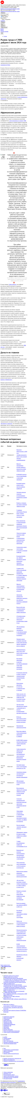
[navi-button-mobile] (2, 33)
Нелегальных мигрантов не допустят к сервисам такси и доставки (21, 687)
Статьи (5, 36)
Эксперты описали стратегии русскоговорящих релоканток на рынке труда (22, 496)
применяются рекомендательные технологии (13, 1081)
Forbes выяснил (12, 284)
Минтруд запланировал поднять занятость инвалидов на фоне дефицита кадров (21, 467)
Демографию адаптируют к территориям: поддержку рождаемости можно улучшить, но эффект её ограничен (22, 816)
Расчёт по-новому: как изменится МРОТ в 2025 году (22, 905)
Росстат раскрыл (21, 825)
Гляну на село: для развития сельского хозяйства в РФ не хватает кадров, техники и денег (21, 697)
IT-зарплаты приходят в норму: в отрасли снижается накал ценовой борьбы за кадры (22, 676)
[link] (3, 25)
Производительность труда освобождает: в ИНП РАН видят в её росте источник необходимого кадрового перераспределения (22, 935)
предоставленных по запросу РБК (17, 120)
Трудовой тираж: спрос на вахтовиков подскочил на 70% (22, 766)
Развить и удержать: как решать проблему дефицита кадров (22, 504)
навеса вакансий (21, 743)
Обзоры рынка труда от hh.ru (10, 977)
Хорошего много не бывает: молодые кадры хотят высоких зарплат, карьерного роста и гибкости (22, 642)
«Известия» (3, 98)
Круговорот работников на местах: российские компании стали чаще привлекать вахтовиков (22, 664)
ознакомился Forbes (5, 64)
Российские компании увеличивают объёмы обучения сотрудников (22, 914)
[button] (2, 29)
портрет (19, 827)
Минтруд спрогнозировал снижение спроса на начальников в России (21, 588)
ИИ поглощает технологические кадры (21, 782)
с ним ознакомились (22, 97)
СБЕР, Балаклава (18, 1006)
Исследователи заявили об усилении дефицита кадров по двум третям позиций (22, 792)
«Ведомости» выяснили (6, 423)
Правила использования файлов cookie (10, 11)
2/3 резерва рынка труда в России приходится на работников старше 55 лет (22, 619)
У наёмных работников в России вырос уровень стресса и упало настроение (22, 514)
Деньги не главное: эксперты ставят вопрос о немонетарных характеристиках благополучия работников (21, 538)
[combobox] (6, 1094)
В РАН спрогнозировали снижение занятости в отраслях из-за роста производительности (22, 947)
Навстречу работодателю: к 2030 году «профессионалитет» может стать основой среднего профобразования (22, 455)
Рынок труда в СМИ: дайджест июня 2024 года (15, 999)
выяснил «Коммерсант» (6, 379)
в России (19, 745)
